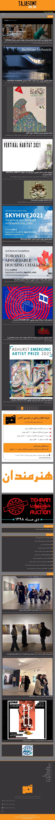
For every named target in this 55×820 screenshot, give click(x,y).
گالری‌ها (48, 771)
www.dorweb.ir (30, 818)
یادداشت (50, 574)
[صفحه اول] (27, 4)
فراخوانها (48, 767)
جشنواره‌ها (48, 769)
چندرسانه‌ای (47, 774)
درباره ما (48, 779)
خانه (49, 764)
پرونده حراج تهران (46, 776)
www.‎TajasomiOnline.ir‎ (27, 817)
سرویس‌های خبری (49, 12)
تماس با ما (48, 781)
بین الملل (48, 772)
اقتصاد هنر (48, 778)
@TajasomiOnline (9, 801)
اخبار (49, 766)
